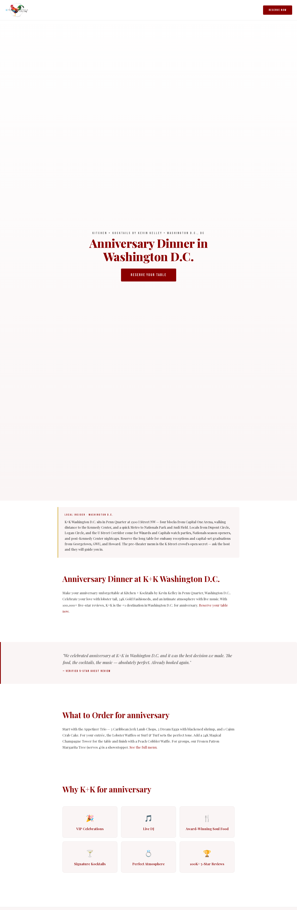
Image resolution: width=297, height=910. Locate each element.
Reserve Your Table (148, 275)
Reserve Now (277, 10)
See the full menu (143, 747)
